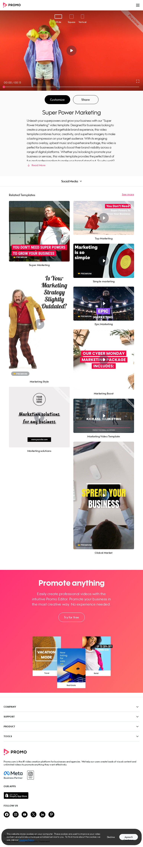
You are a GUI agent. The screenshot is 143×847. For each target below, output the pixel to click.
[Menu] (138, 5)
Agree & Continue (128, 838)
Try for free (71, 617)
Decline (111, 837)
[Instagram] (30, 775)
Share (85, 99)
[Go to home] (13, 5)
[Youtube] (25, 814)
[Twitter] (33, 814)
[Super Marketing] (39, 231)
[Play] (71, 50)
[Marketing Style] (39, 324)
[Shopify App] (71, 795)
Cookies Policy (26, 839)
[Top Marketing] (103, 218)
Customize (57, 99)
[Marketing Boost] (103, 359)
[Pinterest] (51, 814)
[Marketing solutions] (39, 417)
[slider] (4, 87)
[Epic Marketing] (103, 304)
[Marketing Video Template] (103, 416)
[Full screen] (138, 81)
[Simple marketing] (103, 261)
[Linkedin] (42, 814)
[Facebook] (13, 775)
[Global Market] (103, 495)
